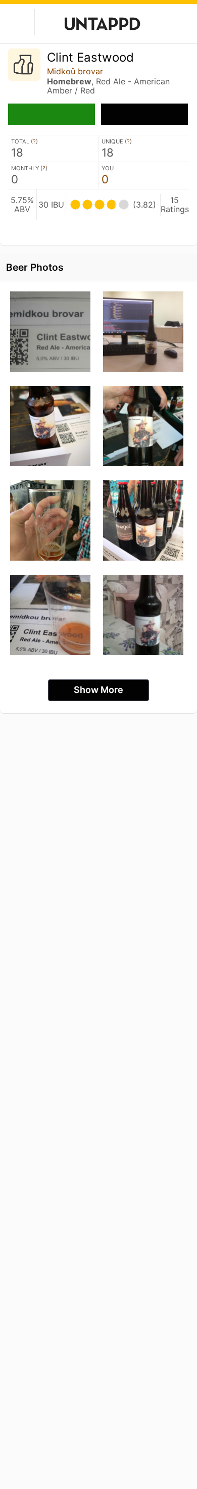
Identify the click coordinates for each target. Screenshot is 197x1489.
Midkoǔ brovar (75, 71)
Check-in (51, 114)
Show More (98, 689)
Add (144, 114)
